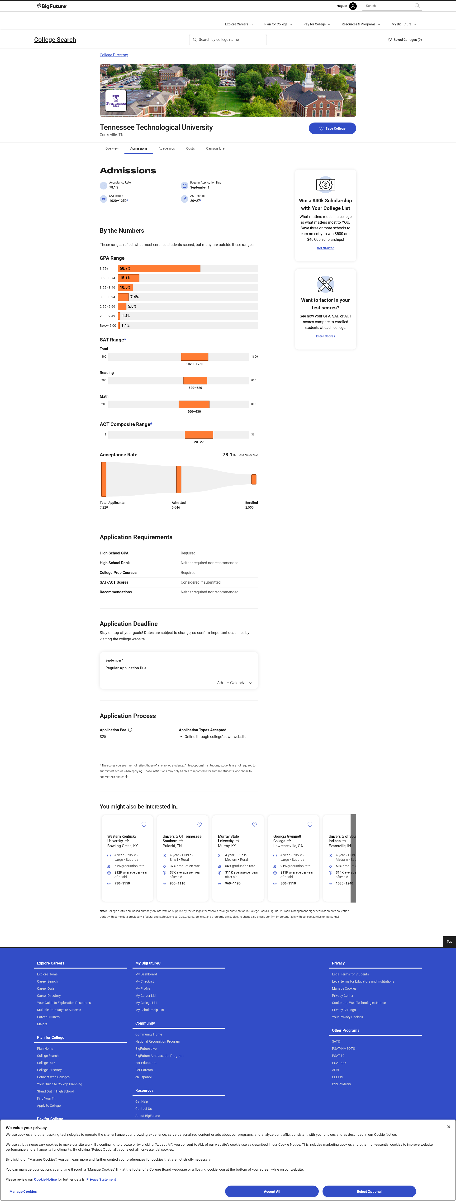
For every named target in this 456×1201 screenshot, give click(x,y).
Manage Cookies (23, 1191)
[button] (102, 858)
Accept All (272, 1191)
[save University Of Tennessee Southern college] (199, 824)
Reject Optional (369, 1191)
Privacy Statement (101, 1179)
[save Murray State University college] (254, 824)
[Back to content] (126, 777)
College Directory (114, 55)
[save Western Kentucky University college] (144, 824)
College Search (55, 39)
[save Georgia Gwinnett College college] (310, 824)
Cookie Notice (45, 1179)
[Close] (449, 1126)
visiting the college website (122, 639)
